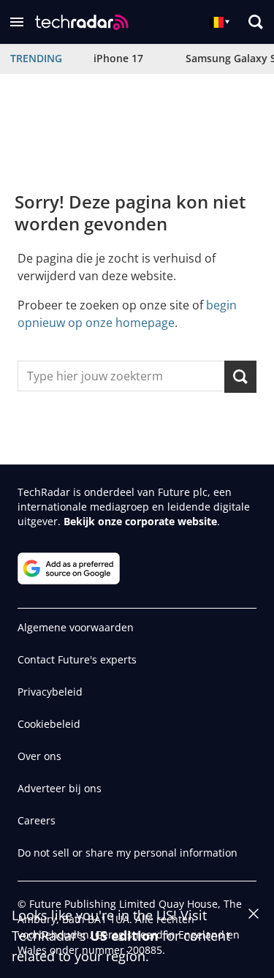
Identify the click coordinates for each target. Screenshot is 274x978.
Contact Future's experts (77, 659)
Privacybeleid (50, 692)
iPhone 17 (118, 58)
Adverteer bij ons (60, 788)
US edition (124, 935)
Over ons (39, 756)
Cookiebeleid (49, 724)
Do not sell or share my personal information (127, 852)
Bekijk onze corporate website (140, 521)
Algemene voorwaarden (76, 627)
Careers (37, 820)
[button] (17, 22)
